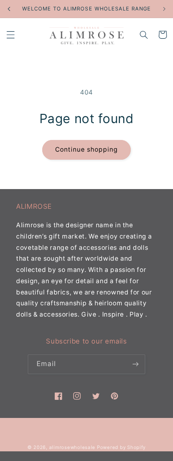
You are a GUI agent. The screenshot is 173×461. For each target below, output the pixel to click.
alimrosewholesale (72, 447)
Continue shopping (86, 149)
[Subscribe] (135, 364)
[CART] (162, 34)
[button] (10, 34)
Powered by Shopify (121, 447)
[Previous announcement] (9, 9)
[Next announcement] (164, 9)
